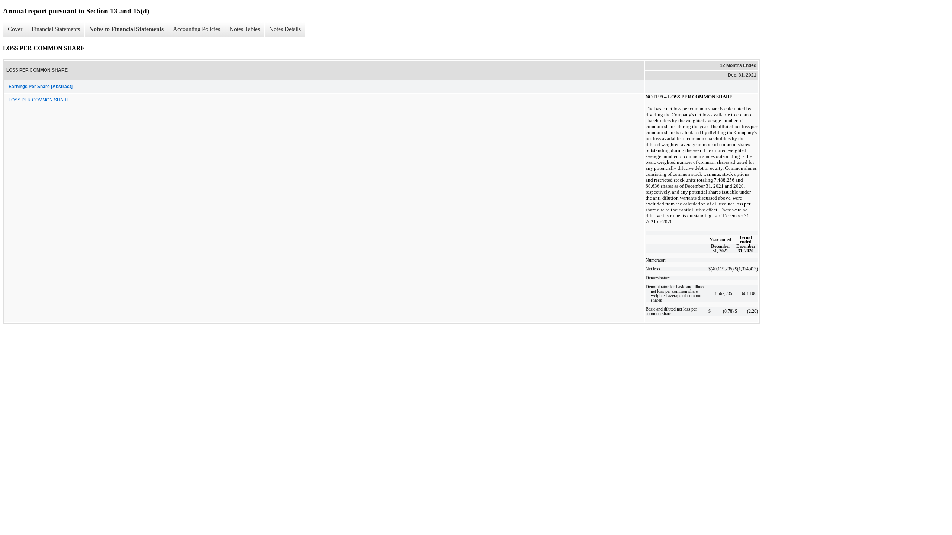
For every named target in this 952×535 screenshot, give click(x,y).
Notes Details (285, 29)
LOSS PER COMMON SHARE (39, 100)
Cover (15, 29)
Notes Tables (244, 29)
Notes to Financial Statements (126, 29)
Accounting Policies (196, 29)
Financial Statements (56, 29)
